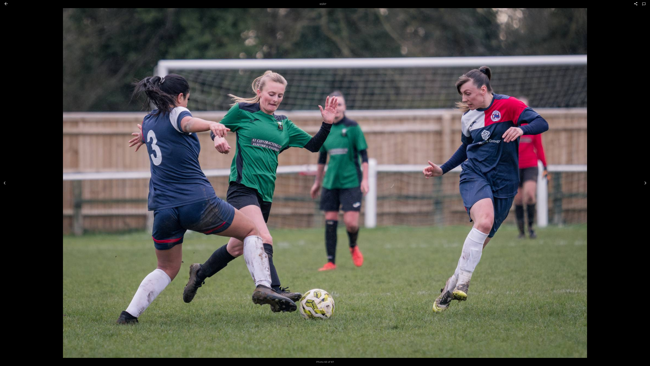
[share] (636, 4)
